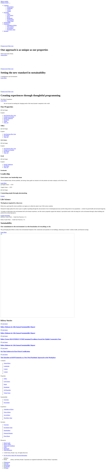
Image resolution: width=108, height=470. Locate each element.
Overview (6, 399)
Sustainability (7, 22)
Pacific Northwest (8, 118)
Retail (8, 16)
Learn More (4, 183)
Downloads (7, 402)
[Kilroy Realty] (5, 2)
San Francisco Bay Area (10, 115)
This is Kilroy (10, 26)
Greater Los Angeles (9, 117)
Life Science (10, 15)
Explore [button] (3, 196)
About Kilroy (10, 7)
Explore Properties (5, 215)
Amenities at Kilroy (12, 25)
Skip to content (4, 1)
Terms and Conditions (9, 445)
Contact (9, 11)
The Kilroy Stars (11, 29)
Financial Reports (8, 433)
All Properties (10, 19)
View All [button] (6, 122)
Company (6, 5)
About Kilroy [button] (4, 55)
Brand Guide (7, 443)
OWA (5, 447)
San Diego (6, 119)
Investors (6, 31)
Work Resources (8, 450)
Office (8, 14)
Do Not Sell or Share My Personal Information (15, 455)
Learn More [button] (4, 78)
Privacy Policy (7, 444)
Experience (6, 24)
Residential (9, 18)
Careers (9, 9)
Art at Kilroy (10, 28)
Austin (5, 121)
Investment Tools (8, 427)
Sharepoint (6, 448)
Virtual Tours (10, 21)
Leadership (9, 8)
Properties (6, 12)
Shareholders (7, 430)
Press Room (7, 436)
